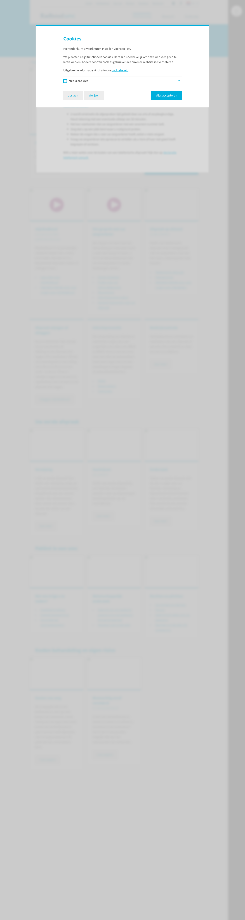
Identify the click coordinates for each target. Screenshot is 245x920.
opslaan (73, 95)
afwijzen (94, 95)
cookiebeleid (120, 70)
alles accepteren (166, 95)
